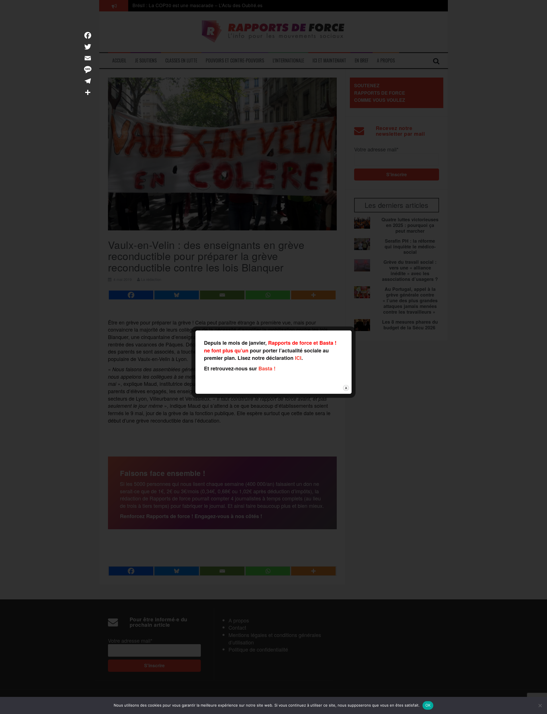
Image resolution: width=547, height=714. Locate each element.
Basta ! (266, 368)
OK (428, 705)
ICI (298, 358)
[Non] (540, 705)
